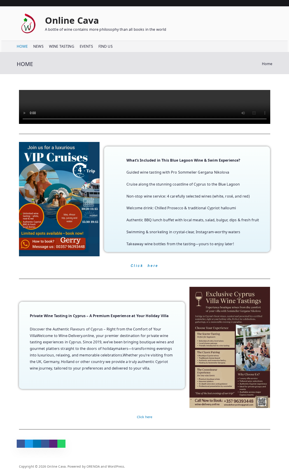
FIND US (105, 46)
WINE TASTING (61, 46)
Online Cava (72, 20)
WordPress (116, 466)
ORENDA (93, 466)
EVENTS (86, 46)
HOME (22, 46)
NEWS (38, 46)
